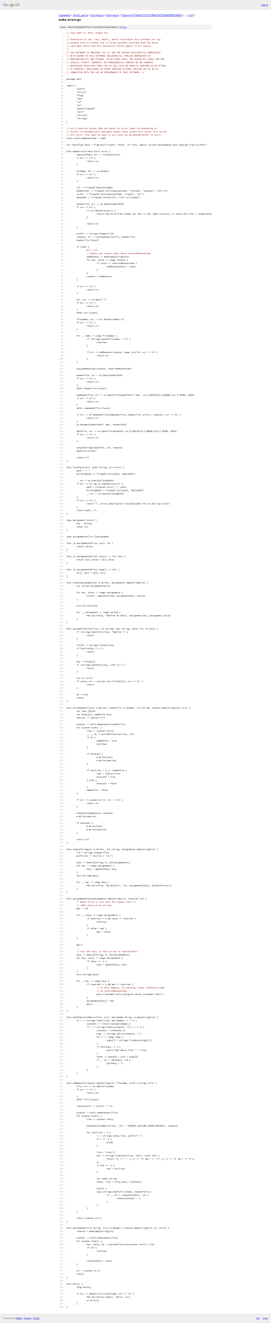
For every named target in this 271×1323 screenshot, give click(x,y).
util (191, 15)
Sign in (264, 4)
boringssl (97, 15)
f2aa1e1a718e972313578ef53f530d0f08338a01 (152, 15)
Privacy (27, 1318)
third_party (80, 15)
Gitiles (19, 1318)
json (265, 1318)
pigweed (64, 15)
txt (258, 1318)
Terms (36, 1318)
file (122, 27)
